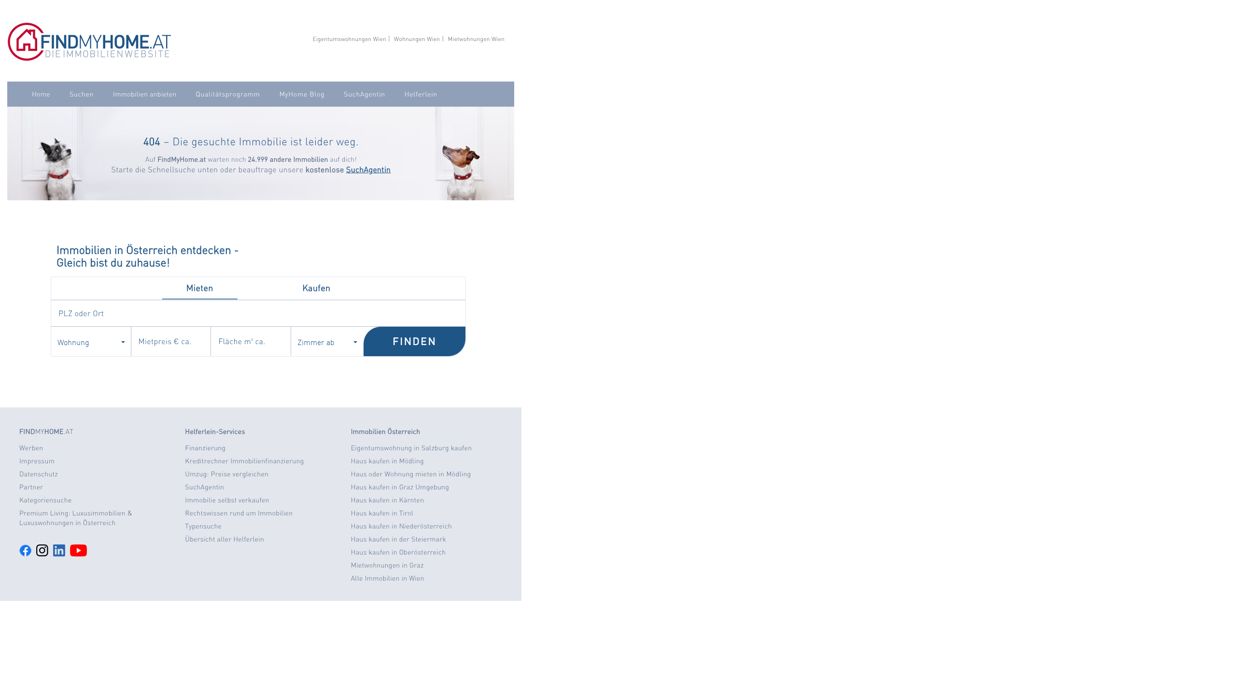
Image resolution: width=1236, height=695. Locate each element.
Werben (31, 448)
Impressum (37, 461)
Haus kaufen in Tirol (382, 513)
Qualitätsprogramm (228, 94)
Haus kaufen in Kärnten (387, 500)
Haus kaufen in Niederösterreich (401, 526)
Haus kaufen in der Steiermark (398, 539)
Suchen (82, 94)
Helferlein (421, 94)
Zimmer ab (316, 342)
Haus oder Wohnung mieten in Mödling (411, 474)
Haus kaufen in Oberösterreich (398, 552)
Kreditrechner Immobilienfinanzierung (244, 461)
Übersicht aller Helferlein (224, 539)
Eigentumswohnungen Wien (349, 38)
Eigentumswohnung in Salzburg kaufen (411, 448)
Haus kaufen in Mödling (387, 461)
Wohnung (73, 342)
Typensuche (203, 526)
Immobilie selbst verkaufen (227, 500)
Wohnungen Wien (417, 38)
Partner (31, 487)
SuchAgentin (364, 94)
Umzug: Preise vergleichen (226, 474)
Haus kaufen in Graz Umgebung (400, 487)
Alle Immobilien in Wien (387, 578)
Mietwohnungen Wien (476, 38)
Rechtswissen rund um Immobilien (239, 513)
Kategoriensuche (45, 500)
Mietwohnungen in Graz (387, 565)
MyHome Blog (301, 94)
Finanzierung (205, 448)
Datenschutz (38, 474)
